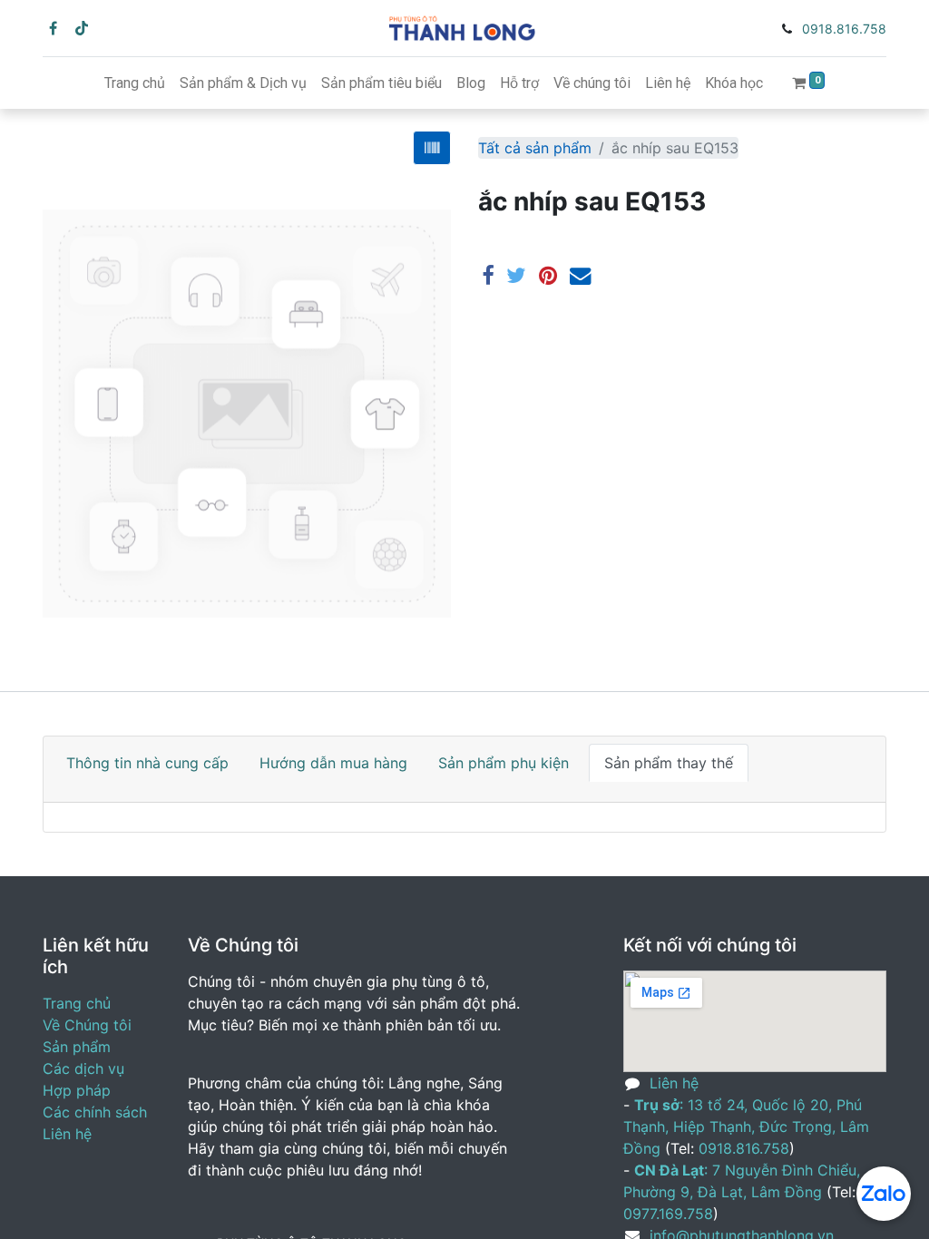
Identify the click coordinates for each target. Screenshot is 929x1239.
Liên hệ (67, 1134)
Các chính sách (95, 1112)
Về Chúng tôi (87, 1025)
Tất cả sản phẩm (535, 148)
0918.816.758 (844, 28)
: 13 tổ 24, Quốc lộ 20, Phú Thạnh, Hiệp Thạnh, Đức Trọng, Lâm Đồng (746, 1126)
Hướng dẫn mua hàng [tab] (333, 763)
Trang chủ (77, 1003)
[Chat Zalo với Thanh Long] (883, 1193)
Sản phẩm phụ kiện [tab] (503, 763)
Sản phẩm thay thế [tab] (668, 763)
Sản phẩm (77, 1047)
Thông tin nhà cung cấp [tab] (147, 763)
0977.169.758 (668, 1214)
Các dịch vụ (83, 1068)
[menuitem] (134, 83)
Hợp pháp (77, 1090)
